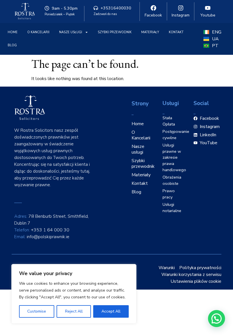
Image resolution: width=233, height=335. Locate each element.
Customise (36, 311)
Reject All (74, 311)
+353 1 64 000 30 (50, 230)
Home (13, 32)
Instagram (181, 15)
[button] (216, 318)
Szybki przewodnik (115, 32)
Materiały (150, 32)
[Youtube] (208, 8)
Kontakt (176, 32)
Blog (12, 45)
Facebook (153, 15)
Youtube (207, 15)
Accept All (110, 311)
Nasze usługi (70, 32)
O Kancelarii (38, 32)
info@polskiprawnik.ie (48, 237)
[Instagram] (181, 8)
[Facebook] (153, 8)
